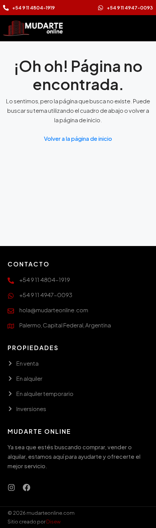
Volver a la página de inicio (78, 138)
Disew (53, 522)
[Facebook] (26, 487)
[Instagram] (11, 487)
